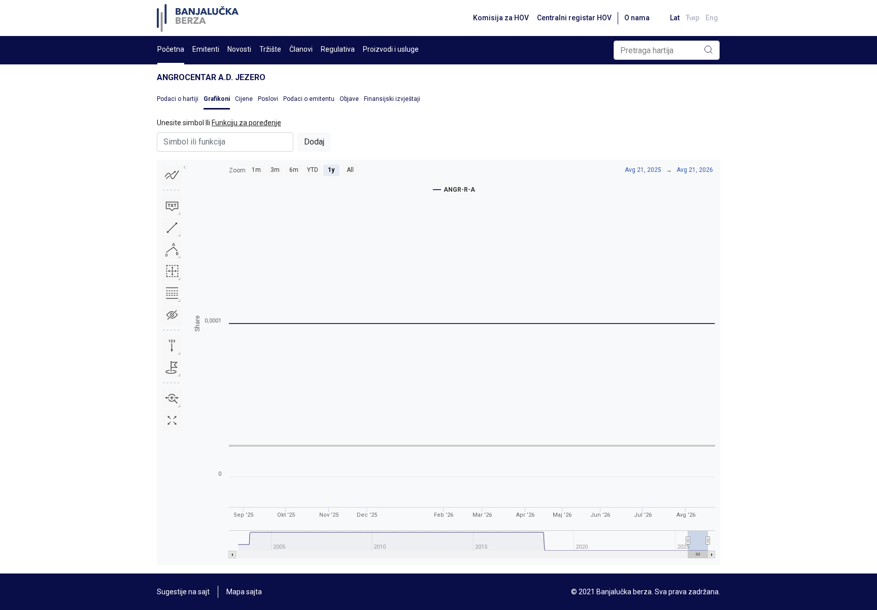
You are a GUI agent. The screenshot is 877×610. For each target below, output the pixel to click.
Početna (170, 49)
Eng (711, 18)
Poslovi (268, 98)
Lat (675, 18)
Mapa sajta (244, 592)
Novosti (239, 49)
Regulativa (338, 49)
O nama (637, 18)
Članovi (301, 49)
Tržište (270, 49)
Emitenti (205, 49)
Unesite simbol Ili (219, 123)
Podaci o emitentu (308, 98)
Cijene (244, 98)
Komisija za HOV (501, 18)
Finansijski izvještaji (392, 98)
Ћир (692, 18)
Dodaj (314, 142)
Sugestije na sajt (183, 592)
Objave (349, 98)
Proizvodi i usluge (391, 49)
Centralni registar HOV (574, 18)
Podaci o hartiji (177, 98)
